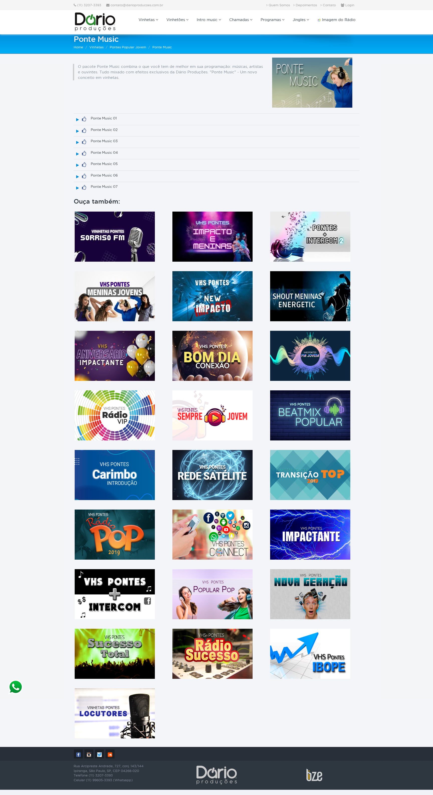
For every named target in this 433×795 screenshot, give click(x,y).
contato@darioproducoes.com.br (137, 5)
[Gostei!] (84, 119)
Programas (271, 20)
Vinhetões (176, 20)
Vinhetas (147, 20)
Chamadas (239, 20)
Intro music (208, 20)
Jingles (300, 20)
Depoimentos (306, 5)
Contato (329, 5)
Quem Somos (279, 5)
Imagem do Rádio (338, 20)
